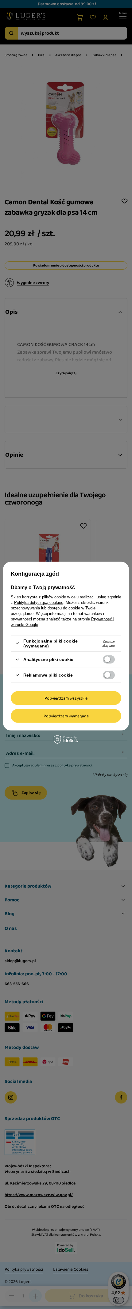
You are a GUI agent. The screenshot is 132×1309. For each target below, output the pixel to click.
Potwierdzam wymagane (66, 715)
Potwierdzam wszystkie (66, 698)
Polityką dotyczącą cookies (38, 602)
